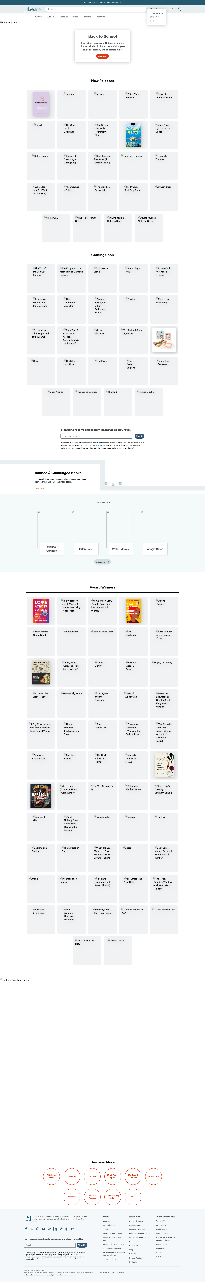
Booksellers (133, 1262)
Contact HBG (134, 1245)
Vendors (132, 1253)
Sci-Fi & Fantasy (92, 1196)
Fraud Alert (160, 1248)
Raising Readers (135, 1258)
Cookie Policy (161, 1229)
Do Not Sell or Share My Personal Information (165, 1238)
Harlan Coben (86, 549)
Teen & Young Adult (112, 1196)
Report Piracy (161, 1244)
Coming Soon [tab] (102, 255)
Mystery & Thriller (133, 1176)
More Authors (101, 562)
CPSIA (158, 1252)
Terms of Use (161, 1221)
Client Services (135, 1225)
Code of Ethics (162, 1233)
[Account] (172, 9)
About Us (101, 16)
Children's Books (51, 1176)
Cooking (72, 1176)
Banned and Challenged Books (111, 1238)
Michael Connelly (51, 549)
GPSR (158, 1256)
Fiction (92, 1176)
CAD (157, 20)
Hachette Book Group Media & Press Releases (113, 1253)
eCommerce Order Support (140, 1233)
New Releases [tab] (102, 80)
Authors (50, 16)
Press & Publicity (109, 1259)
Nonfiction (153, 1176)
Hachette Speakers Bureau (139, 1237)
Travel (133, 1197)
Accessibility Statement (111, 1248)
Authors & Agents (136, 1221)
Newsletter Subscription (112, 1233)
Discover (64, 16)
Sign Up (139, 436)
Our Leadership (108, 1225)
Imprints (87, 16)
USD (157, 16)
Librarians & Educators (138, 1229)
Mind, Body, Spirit (112, 1176)
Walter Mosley (120, 549)
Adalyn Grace (155, 549)
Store (75, 16)
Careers (132, 1241)
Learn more (39, 488)
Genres (38, 16)
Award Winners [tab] (102, 587)
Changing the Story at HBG (113, 1244)
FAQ (131, 1249)
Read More (102, 56)
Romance (72, 1197)
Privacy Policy (161, 1225)
